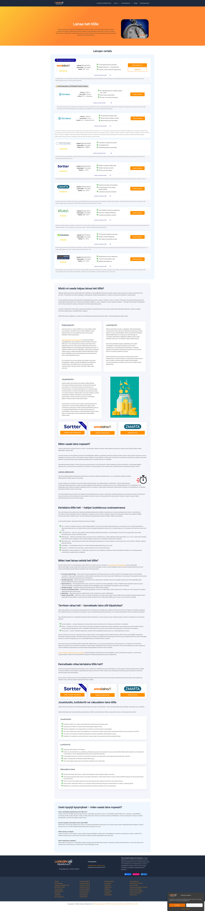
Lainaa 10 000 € (85, 891)
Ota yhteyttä (115, 904)
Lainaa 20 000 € (85, 889)
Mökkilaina (108, 887)
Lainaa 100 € (84, 896)
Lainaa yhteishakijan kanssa (138, 887)
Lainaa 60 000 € (85, 881)
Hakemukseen (137, 94)
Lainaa (56, 881)
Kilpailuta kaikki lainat (102, 433)
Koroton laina (134, 885)
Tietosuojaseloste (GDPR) (102, 904)
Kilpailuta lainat (132, 432)
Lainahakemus (134, 881)
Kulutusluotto (58, 896)
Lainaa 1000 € (84, 893)
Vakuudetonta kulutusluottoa (71, 340)
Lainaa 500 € (84, 895)
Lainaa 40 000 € (85, 885)
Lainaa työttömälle (135, 889)
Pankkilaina (108, 895)
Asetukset (194, 905)
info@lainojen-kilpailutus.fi (96, 865)
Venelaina (108, 885)
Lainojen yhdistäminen (61, 885)
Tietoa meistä (124, 904)
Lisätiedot (137, 69)
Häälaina (107, 889)
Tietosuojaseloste (186, 908)
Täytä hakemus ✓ (137, 65)
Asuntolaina (108, 891)
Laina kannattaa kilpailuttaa (117, 565)
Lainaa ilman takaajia (136, 891)
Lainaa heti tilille (59, 887)
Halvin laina (133, 895)
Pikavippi (57, 893)
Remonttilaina (109, 881)
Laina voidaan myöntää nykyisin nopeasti (71, 652)
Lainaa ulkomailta (135, 893)
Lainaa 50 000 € (85, 883)
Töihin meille (134, 904)
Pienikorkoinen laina (136, 883)
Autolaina (108, 893)
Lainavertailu (58, 883)
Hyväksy (177, 905)
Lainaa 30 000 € (85, 887)
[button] (116, 3)
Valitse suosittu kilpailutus (72, 432)
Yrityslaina (57, 895)
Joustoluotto (58, 889)
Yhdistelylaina (58, 891)
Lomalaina (108, 883)
